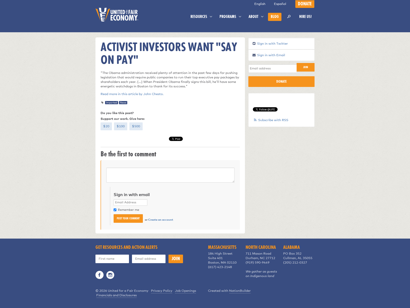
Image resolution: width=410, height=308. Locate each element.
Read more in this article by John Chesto (132, 94)
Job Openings (185, 290)
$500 (136, 126)
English (259, 4)
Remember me (128, 209)
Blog (275, 17)
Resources (199, 17)
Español (280, 4)
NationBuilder (240, 290)
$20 (106, 126)
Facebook (99, 275)
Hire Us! (305, 17)
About (254, 17)
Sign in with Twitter (272, 43)
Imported (111, 102)
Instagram (110, 275)
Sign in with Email (270, 55)
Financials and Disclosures (116, 295)
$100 (121, 126)
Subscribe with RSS (273, 120)
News (123, 102)
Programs (228, 17)
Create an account (160, 220)
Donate (305, 4)
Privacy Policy (161, 290)
